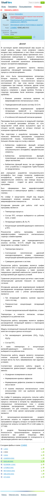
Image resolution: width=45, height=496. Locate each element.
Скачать (17, 37)
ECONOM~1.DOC (9, 464)
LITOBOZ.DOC (9, 467)
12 (41, 477)
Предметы (12, 7)
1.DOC (6, 449)
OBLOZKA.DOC (9, 474)
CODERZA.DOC (9, 458)
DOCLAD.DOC (8, 461)
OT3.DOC (7, 477)
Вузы (3, 7)
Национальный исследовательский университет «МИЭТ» (24, 21)
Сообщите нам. (19, 18)
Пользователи (25, 7)
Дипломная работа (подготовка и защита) (26, 25)
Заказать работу (11, 10)
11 (41, 461)
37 (41, 467)
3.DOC (6, 455)
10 (41, 449)
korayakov (19, 14)
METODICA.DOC (9, 471)
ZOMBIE (13, 28)
